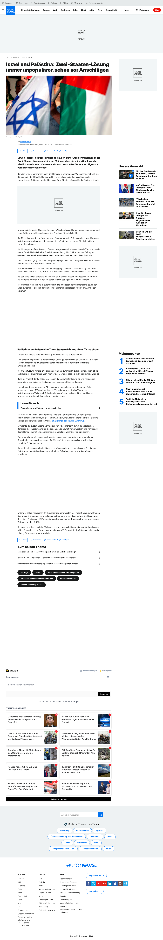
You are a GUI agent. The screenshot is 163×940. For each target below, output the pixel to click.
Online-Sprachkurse (47, 910)
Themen (21, 874)
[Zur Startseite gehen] (10, 10)
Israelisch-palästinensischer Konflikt (37, 578)
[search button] (87, 3)
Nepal (109, 836)
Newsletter (93, 891)
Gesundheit (111, 10)
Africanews (43, 907)
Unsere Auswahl (131, 166)
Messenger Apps (46, 900)
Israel (30, 58)
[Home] (7, 58)
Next (83, 10)
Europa (46, 10)
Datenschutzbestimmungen (71, 893)
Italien (108, 849)
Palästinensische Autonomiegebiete (63, 572)
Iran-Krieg (64, 830)
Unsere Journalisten (26, 913)
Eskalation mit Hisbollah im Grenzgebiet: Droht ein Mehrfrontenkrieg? (46, 552)
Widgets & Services (47, 903)
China (67, 842)
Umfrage (24, 572)
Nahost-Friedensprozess (32, 584)
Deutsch (7, 3)
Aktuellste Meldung (30, 10)
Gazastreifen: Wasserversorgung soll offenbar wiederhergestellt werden (47, 564)
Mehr (62, 874)
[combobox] (100, 3)
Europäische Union (90, 849)
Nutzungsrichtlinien (68, 886)
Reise (75, 10)
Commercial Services (68, 882)
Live (157, 10)
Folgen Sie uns (45, 893)
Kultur (92, 10)
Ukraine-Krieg (82, 830)
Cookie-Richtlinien (67, 889)
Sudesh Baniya (25, 142)
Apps (41, 896)
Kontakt (63, 896)
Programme (23, 910)
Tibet (96, 842)
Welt (55, 10)
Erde (100, 10)
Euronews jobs (66, 900)
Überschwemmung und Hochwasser (67, 836)
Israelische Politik (68, 578)
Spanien (99, 830)
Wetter (41, 886)
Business (65, 10)
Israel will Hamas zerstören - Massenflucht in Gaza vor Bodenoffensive (47, 558)
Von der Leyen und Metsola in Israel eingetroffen (41, 408)
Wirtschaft (82, 842)
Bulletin (42, 882)
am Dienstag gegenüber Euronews (68, 420)
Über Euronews (66, 879)
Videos (20, 907)
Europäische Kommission (63, 849)
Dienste (42, 874)
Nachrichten (14, 58)
